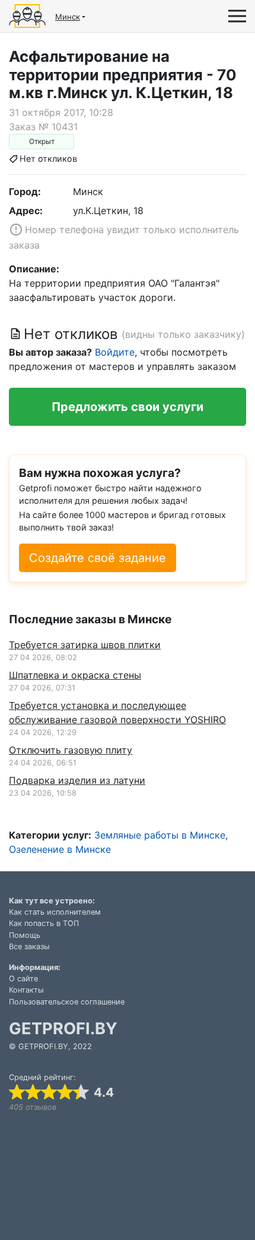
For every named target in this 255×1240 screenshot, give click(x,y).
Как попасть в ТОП (44, 923)
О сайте (23, 978)
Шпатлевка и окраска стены (75, 675)
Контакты (26, 989)
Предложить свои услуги (127, 407)
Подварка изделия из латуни (77, 780)
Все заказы (29, 946)
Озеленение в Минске (60, 849)
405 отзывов (32, 1107)
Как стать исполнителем (55, 912)
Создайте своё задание (97, 558)
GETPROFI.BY (63, 1028)
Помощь (24, 935)
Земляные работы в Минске (159, 835)
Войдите (115, 352)
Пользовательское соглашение (67, 1001)
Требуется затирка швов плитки (85, 645)
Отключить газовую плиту (70, 750)
